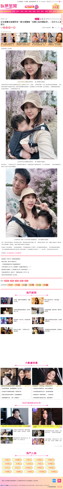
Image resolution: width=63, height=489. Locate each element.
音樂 (46, 11)
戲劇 (34, 11)
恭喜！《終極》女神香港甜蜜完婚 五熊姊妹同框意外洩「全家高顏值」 (8, 44)
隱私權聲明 (13, 480)
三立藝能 (26, 1)
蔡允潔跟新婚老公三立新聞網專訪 (14, 252)
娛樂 (6, 18)
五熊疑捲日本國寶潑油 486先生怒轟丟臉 (43, 388)
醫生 (28, 81)
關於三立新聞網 (6, 480)
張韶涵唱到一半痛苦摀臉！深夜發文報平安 (42, 386)
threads (43, 1)
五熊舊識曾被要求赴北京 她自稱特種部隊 (43, 391)
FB (37, 1)
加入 (24, 285)
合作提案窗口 (29, 480)
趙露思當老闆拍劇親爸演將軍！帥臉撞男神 (11, 386)
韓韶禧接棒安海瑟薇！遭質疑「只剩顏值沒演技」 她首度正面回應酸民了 (53, 431)
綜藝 (30, 11)
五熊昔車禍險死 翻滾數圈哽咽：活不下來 (12, 388)
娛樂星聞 (2, 18)
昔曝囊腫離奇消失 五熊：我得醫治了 (11, 397)
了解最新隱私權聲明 (52, 486)
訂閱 (17, 285)
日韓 (38, 11)
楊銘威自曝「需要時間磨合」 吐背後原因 (43, 394)
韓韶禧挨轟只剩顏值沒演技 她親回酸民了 (43, 397)
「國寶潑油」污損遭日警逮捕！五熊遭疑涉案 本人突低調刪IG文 (55, 44)
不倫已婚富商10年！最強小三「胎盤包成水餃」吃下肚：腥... (15, 272)
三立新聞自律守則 (21, 480)
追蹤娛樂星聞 (32, 1)
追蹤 (31, 285)
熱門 (18, 11)
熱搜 (22, 11)
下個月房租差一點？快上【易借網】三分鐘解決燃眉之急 (14, 266)
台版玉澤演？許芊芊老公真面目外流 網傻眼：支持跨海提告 (15, 426)
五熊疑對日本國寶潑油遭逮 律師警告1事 (11, 391)
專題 (50, 11)
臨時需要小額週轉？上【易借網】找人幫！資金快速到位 (14, 269)
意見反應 (35, 480)
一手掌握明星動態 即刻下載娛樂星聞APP (11, 264)
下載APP (10, 285)
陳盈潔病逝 (7, 11)
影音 (54, 11)
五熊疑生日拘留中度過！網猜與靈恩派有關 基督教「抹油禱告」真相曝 (21, 430)
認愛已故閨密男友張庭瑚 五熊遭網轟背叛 (12, 394)
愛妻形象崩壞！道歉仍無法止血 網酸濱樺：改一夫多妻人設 (21, 438)
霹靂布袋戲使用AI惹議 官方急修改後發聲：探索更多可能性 (23, 44)
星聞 (26, 11)
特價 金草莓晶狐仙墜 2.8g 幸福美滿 (10, 274)
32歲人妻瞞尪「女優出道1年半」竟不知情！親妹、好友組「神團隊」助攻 (53, 439)
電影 (42, 11)
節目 (58, 11)
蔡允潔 (20, 81)
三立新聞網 (20, 1)
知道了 (60, 486)
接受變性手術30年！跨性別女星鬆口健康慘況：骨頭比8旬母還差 (46, 427)
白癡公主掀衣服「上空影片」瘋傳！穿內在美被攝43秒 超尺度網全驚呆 (39, 44)
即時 (13, 11)
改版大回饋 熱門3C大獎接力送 (8, 261)
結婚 (20, 84)
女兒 (25, 81)
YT (40, 1)
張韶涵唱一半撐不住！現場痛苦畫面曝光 (10, 259)
